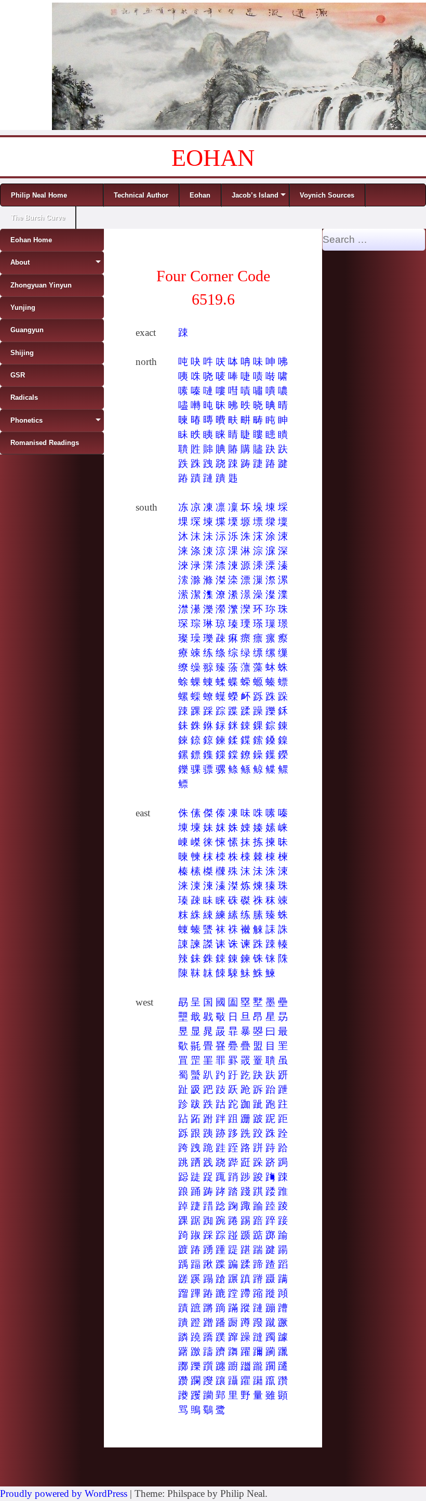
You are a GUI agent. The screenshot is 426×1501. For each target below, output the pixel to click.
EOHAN (213, 158)
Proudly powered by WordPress (63, 1493)
